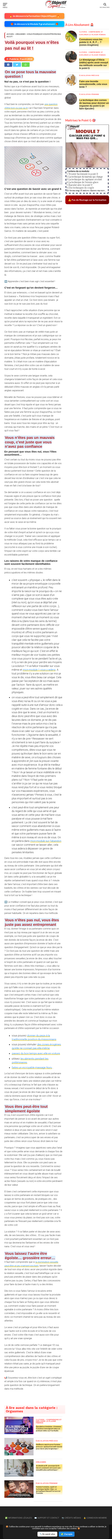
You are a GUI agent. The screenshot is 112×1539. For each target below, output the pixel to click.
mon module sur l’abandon (45, 840)
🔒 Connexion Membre (95, 1518)
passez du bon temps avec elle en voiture (36, 1053)
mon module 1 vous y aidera (39, 669)
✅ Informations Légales (18, 1518)
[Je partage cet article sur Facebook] (8, 64)
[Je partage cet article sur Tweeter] (16, 64)
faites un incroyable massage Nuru (32, 1067)
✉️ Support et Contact (46, 1518)
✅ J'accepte (66, 1534)
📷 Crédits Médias (71, 1518)
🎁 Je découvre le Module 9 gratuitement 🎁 (34, 24)
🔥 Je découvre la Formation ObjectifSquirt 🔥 (34, 16)
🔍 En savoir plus (47, 1534)
